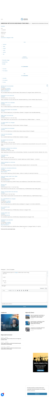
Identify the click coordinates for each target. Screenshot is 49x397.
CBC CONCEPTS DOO (5, 207)
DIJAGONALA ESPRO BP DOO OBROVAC (9, 148)
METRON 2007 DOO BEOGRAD (7, 86)
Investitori (3, 26)
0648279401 (8, 202)
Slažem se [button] (37, 393)
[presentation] (5, 290)
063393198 (7, 215)
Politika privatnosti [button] (31, 390)
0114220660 (8, 222)
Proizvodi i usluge (5, 60)
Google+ (4, 48)
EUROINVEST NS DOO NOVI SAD (7, 95)
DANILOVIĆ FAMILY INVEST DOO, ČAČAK (9, 176)
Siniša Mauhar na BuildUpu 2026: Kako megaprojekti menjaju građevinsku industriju (10, 326)
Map (47, 85)
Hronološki (4, 68)
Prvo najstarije (5, 70)
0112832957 (8, 88)
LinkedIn (4, 52)
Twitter (4, 46)
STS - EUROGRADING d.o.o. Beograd (8, 198)
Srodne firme (5, 62)
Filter (24, 73)
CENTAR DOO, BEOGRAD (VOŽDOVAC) (8, 168)
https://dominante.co (5, 224)
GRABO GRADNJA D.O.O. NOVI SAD (8, 162)
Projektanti (8, 149)
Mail (3, 54)
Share (25, 42)
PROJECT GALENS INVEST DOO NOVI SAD (9, 191)
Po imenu (4, 82)
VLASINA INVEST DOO (5, 212)
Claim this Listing (24, 57)
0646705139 (8, 89)
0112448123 (8, 170)
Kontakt (3, 63)
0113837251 (8, 105)
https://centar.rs (4, 171)
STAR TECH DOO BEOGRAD (6, 134)
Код (46, 288)
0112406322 (8, 201)
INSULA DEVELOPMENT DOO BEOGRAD (9, 109)
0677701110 (8, 223)
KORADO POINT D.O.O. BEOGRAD (8, 102)
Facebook (4, 44)
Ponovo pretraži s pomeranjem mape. (8, 229)
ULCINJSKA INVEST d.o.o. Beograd (7, 122)
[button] (5, 290)
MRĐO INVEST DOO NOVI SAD (7, 115)
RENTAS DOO (4, 184)
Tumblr (4, 50)
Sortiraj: (24, 66)
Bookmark (24, 56)
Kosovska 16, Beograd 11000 (7, 37)
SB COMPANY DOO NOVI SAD (7, 140)
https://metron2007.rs (5, 90)
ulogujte (16, 272)
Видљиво (42, 288)
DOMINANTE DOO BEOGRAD (7, 220)
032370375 (7, 180)
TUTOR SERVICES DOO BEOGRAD (7, 128)
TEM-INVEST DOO (4, 155)
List (47, 84)
